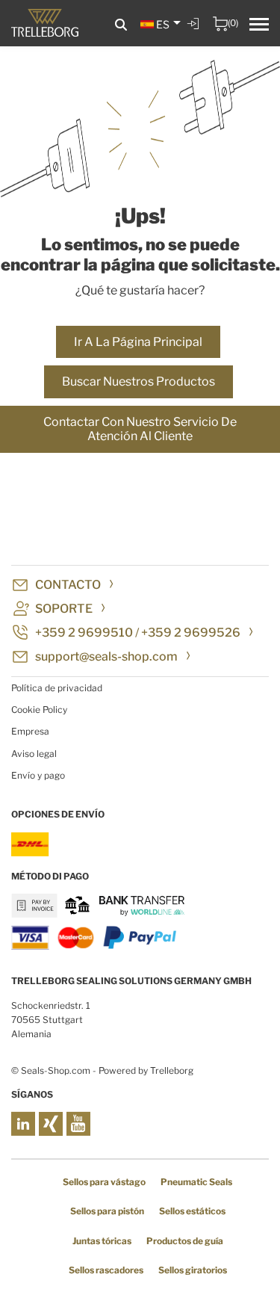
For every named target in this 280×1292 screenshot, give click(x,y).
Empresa (30, 731)
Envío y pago (38, 775)
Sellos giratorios (192, 1270)
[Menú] (259, 26)
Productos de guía (184, 1240)
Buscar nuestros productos (138, 381)
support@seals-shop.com (106, 656)
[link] (195, 34)
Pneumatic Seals (196, 1181)
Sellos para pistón (107, 1211)
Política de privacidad (56, 687)
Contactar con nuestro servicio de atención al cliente (140, 429)
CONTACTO (68, 585)
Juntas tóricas (101, 1240)
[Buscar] (121, 25)
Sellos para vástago (104, 1181)
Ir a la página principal (138, 342)
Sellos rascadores (106, 1270)
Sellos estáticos (192, 1211)
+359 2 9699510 (84, 632)
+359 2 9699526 (190, 632)
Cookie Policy (39, 709)
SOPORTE (64, 609)
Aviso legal (34, 753)
